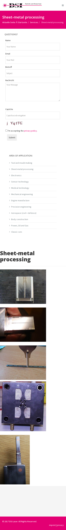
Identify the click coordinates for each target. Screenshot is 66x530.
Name (8, 40)
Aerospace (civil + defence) (23, 213)
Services (34, 22)
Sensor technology (20, 181)
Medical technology (20, 188)
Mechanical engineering (22, 194)
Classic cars (16, 231)
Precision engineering (21, 206)
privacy (60, 525)
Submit (12, 137)
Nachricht (9, 80)
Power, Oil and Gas (19, 225)
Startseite (22, 22)
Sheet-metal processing (22, 169)
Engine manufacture (20, 200)
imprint (52, 525)
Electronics (16, 175)
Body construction (19, 219)
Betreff (8, 67)
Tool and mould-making (21, 162)
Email (7, 53)
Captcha (9, 109)
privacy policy (30, 130)
